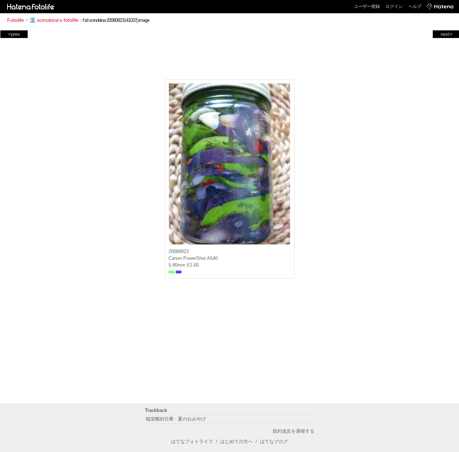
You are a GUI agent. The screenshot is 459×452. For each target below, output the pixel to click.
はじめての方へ (236, 441)
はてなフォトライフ (192, 441)
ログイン (394, 6)
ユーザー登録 (367, 6)
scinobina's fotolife (58, 20)
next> (447, 34)
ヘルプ (414, 6)
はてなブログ (274, 441)
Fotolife (15, 20)
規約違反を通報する (293, 431)
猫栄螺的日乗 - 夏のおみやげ (176, 419)
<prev (14, 34)
